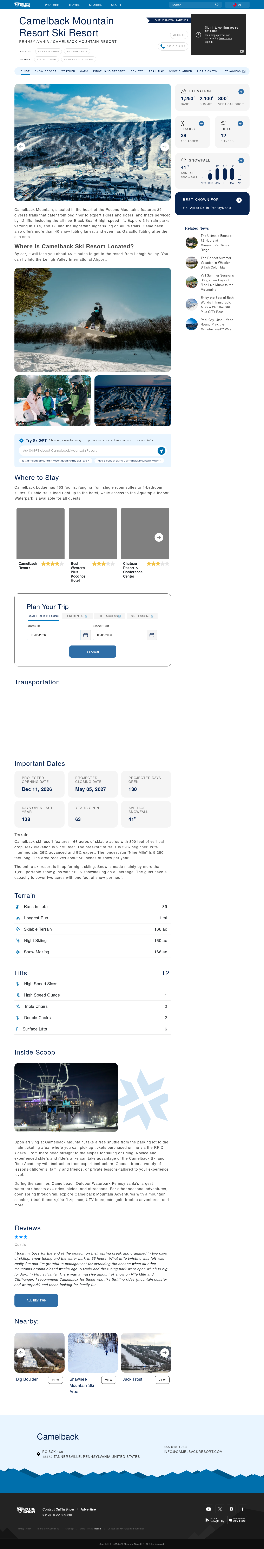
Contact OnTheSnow (58, 1509)
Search (93, 652)
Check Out (101, 625)
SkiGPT (116, 4)
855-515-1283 (176, 46)
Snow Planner (180, 71)
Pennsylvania (48, 51)
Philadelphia (77, 51)
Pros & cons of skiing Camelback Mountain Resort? (129, 460)
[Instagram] (231, 1509)
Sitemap (69, 1528)
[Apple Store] (237, 1520)
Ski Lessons (141, 616)
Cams (84, 71)
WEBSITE (179, 34)
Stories (95, 4)
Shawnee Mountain (78, 59)
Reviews (137, 71)
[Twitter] (220, 1509)
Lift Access (231, 71)
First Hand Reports (109, 71)
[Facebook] (242, 1509)
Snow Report (46, 71)
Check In (33, 625)
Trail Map (156, 71)
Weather (52, 4)
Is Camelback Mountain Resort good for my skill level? (55, 460)
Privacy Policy (24, 1528)
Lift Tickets (207, 71)
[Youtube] (208, 1509)
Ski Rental (75, 616)
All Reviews (36, 1300)
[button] (93, 719)
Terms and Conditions (48, 1528)
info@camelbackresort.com (193, 1451)
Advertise (88, 1509)
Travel (74, 4)
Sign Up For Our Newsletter (57, 1514)
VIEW (55, 1380)
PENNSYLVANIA (34, 41)
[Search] (217, 5)
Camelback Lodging (43, 616)
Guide (25, 71)
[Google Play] (215, 1520)
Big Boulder (46, 59)
